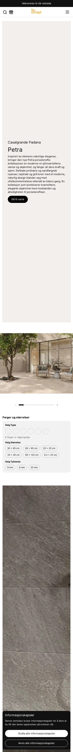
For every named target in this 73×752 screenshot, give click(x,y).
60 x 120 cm (31, 454)
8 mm (22, 467)
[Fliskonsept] (36, 12)
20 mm (34, 467)
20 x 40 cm (13, 454)
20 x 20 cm (49, 448)
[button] (5, 12)
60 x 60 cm (31, 448)
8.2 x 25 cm (50, 454)
